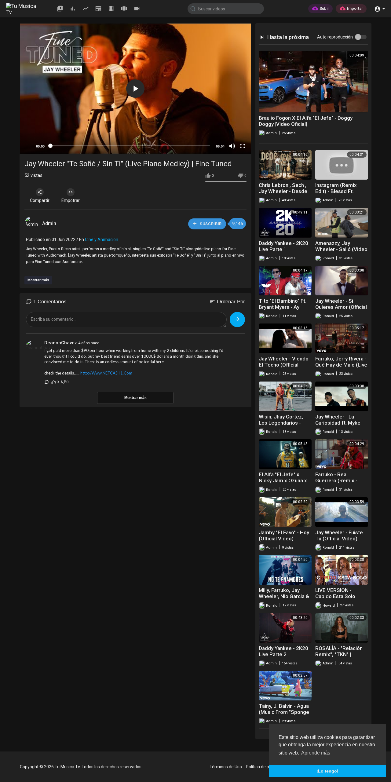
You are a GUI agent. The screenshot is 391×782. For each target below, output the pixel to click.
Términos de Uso (226, 766)
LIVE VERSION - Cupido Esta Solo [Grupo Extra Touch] (338, 596)
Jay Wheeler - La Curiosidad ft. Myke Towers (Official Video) (337, 426)
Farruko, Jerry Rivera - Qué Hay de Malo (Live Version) (341, 365)
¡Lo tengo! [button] (327, 771)
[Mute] (232, 146)
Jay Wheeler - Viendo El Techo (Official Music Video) (284, 365)
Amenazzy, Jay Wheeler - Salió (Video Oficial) (341, 249)
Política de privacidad (266, 766)
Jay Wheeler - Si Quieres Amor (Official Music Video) (341, 307)
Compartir (39, 200)
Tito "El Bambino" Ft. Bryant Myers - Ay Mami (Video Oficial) (282, 307)
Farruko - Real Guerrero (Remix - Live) (336, 480)
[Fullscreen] (242, 146)
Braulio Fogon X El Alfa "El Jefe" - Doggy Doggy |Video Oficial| (306, 121)
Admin (49, 223)
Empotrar (70, 200)
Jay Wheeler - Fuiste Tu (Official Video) (339, 535)
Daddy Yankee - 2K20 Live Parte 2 (283, 651)
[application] (135, 89)
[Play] (28, 146)
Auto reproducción (335, 37)
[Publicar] (237, 319)
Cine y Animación (101, 239)
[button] (379, 8)
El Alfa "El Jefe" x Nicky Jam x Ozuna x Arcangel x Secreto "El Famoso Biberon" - (285, 483)
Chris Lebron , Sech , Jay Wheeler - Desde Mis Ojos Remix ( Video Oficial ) (283, 194)
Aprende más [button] (315, 752)
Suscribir (210, 223)
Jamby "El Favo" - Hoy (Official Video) (284, 535)
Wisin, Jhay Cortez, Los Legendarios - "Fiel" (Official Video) (283, 423)
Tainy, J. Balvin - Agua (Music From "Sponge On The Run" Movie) (284, 712)
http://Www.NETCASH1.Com (106, 373)
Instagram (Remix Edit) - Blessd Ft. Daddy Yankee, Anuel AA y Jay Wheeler (339, 194)
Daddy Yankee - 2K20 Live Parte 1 (283, 246)
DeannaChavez (60, 342)
